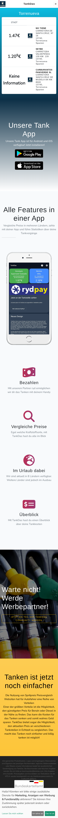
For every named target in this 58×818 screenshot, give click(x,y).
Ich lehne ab (37, 813)
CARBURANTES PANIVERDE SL (44, 71)
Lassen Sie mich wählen (12, 813)
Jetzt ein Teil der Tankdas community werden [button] (29, 619)
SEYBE (39, 49)
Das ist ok (49, 813)
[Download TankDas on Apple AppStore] (29, 165)
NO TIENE (41, 28)
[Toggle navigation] (55, 4)
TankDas (28, 3)
